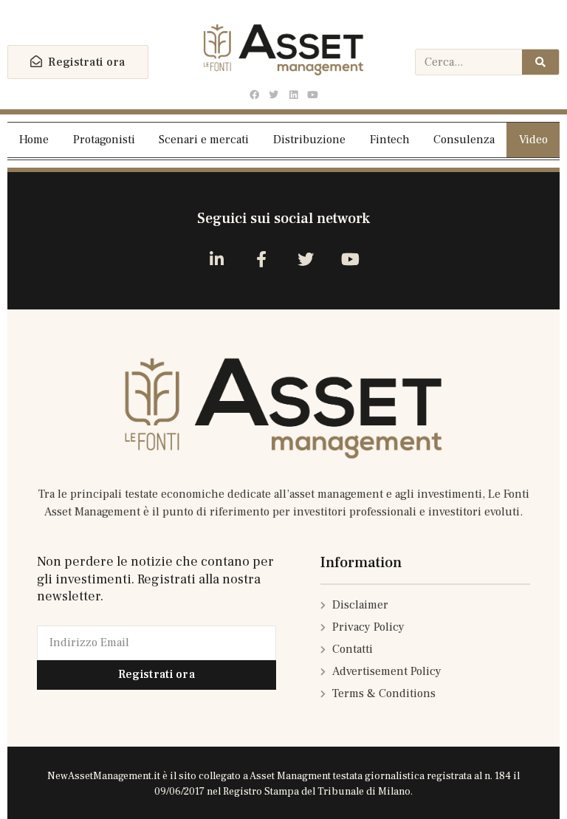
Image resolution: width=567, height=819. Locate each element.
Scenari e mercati (204, 139)
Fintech (390, 139)
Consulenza (464, 139)
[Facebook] (254, 95)
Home (34, 139)
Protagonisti (104, 139)
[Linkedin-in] (217, 260)
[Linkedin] (293, 95)
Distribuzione (309, 139)
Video (533, 139)
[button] (77, 62)
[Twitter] (274, 95)
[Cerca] (540, 62)
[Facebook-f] (261, 260)
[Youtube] (312, 95)
